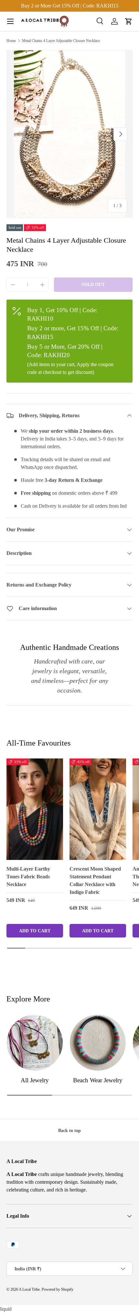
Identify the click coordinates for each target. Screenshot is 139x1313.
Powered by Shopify (57, 1289)
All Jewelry (35, 1080)
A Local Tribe (29, 1289)
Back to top (69, 1130)
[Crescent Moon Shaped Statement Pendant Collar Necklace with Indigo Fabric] (98, 809)
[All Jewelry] (35, 1043)
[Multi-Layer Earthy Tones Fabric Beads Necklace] (34, 809)
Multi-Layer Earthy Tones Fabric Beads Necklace (28, 876)
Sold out (93, 284)
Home (11, 40)
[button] (129, 21)
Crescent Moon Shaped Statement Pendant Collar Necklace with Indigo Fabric (95, 880)
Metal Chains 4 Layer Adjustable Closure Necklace (61, 40)
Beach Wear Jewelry (98, 1080)
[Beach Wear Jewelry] (98, 1043)
